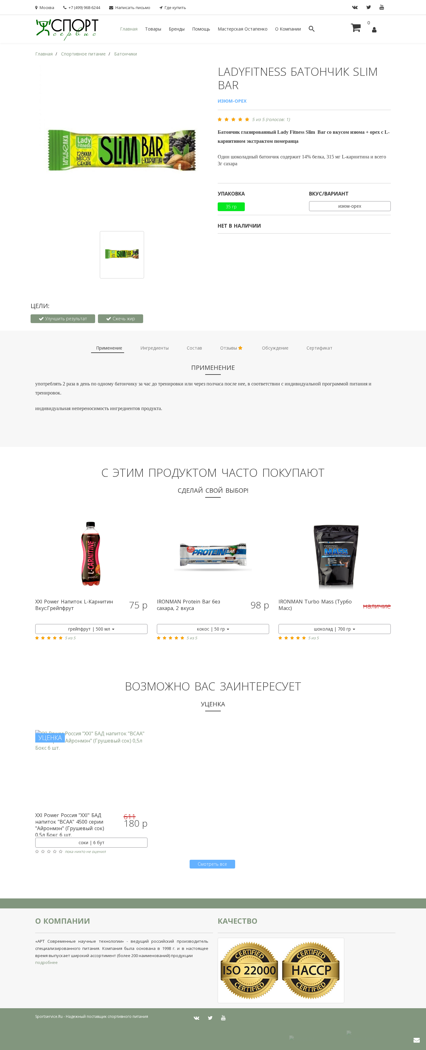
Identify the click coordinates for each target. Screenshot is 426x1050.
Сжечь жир (123, 319)
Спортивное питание (83, 54)
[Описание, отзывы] (91, 555)
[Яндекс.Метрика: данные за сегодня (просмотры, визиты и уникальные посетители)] (360, 1035)
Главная (129, 29)
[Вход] (374, 30)
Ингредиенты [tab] (154, 348)
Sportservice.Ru (49, 1016)
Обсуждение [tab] (275, 348)
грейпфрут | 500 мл (89, 629)
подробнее (46, 962)
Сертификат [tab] (319, 348)
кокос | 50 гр (211, 629)
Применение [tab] (109, 348)
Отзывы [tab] (229, 348)
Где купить (175, 7)
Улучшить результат (65, 319)
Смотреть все (212, 864)
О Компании (288, 29)
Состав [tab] (194, 348)
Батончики (125, 54)
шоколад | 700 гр (333, 629)
